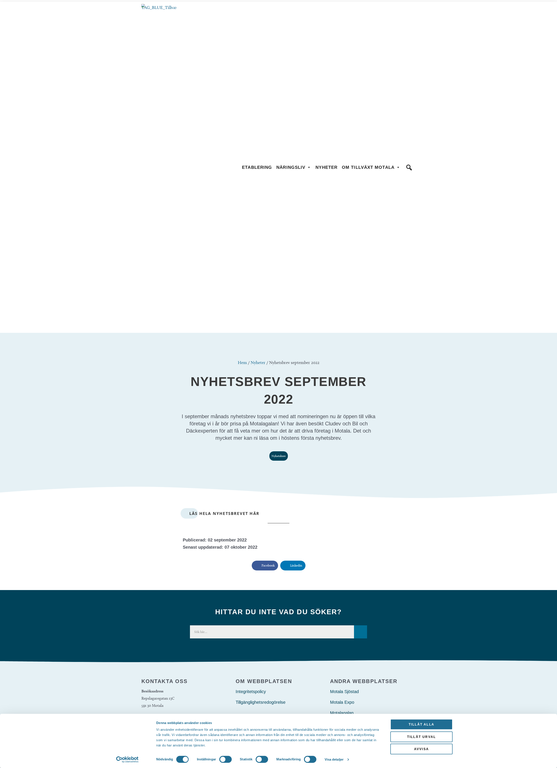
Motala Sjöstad (344, 691)
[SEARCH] (360, 631)
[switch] (225, 759)
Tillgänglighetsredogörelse (260, 702)
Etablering (257, 167)
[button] (409, 167)
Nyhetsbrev (279, 456)
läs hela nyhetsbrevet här (224, 513)
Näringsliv (290, 167)
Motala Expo (342, 702)
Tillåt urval (421, 737)
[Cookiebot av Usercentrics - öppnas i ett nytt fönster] (127, 759)
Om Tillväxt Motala (368, 167)
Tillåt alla (421, 724)
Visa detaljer (334, 759)
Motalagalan (342, 712)
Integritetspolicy (251, 691)
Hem (242, 362)
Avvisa (421, 749)
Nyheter (326, 167)
